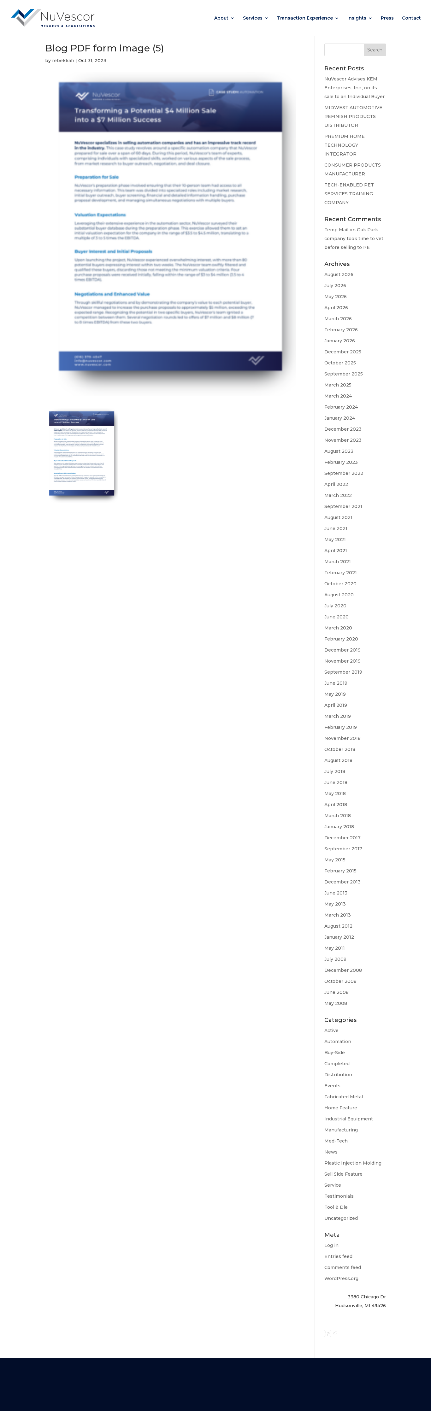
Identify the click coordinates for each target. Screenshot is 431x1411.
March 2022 (338, 495)
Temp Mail (336, 230)
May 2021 (335, 539)
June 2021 (335, 528)
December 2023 (343, 429)
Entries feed (338, 1256)
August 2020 (339, 595)
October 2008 (340, 981)
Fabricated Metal (343, 1097)
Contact (411, 18)
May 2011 (334, 948)
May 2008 (335, 1003)
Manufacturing (341, 1130)
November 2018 (342, 738)
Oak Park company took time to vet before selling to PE (353, 238)
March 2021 (337, 561)
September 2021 (343, 506)
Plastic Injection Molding (352, 1163)
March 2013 (337, 915)
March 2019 (337, 716)
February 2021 (340, 573)
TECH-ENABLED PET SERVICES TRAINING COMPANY (349, 193)
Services (253, 18)
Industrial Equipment (348, 1119)
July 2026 (335, 285)
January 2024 (339, 418)
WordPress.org (341, 1278)
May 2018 (335, 793)
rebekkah (63, 60)
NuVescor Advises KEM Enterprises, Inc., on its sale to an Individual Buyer (354, 87)
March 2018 (337, 815)
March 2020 (338, 628)
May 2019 (335, 694)
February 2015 (340, 871)
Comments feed (342, 1267)
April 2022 (336, 484)
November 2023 (343, 440)
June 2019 (335, 683)
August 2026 (338, 274)
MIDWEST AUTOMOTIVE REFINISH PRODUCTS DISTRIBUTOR (353, 116)
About (221, 18)
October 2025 (340, 363)
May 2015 (334, 860)
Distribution (338, 1074)
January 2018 (339, 826)
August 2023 (338, 451)
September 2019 (343, 672)
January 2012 (339, 937)
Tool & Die (336, 1207)
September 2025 (343, 374)
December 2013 (342, 882)
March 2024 (338, 396)
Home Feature (340, 1108)
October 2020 (340, 584)
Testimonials (339, 1196)
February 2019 (340, 727)
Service (332, 1185)
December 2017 (342, 838)
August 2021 (338, 517)
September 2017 (343, 849)
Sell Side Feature (343, 1174)
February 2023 (341, 462)
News (331, 1152)
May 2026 (335, 296)
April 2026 (336, 307)
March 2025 (337, 385)
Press (387, 18)
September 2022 (343, 473)
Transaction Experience (305, 18)
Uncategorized (341, 1218)
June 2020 (336, 617)
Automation (337, 1041)
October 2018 (339, 749)
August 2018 (338, 760)
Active (331, 1030)
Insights (356, 18)
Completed (337, 1063)
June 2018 (335, 782)
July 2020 (335, 606)
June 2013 (335, 893)
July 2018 (334, 771)
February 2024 (341, 407)
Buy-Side (334, 1052)
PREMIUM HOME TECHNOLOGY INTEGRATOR (344, 145)
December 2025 (342, 352)
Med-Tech (336, 1141)
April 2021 (335, 550)
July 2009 (335, 959)
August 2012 (338, 926)
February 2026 (341, 330)
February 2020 (341, 639)
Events (332, 1086)
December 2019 (342, 650)
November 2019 (342, 661)
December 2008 (343, 970)
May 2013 (335, 904)
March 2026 (338, 319)
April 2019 (335, 705)
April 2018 (335, 804)
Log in (331, 1245)
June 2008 (336, 992)
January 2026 (339, 341)
